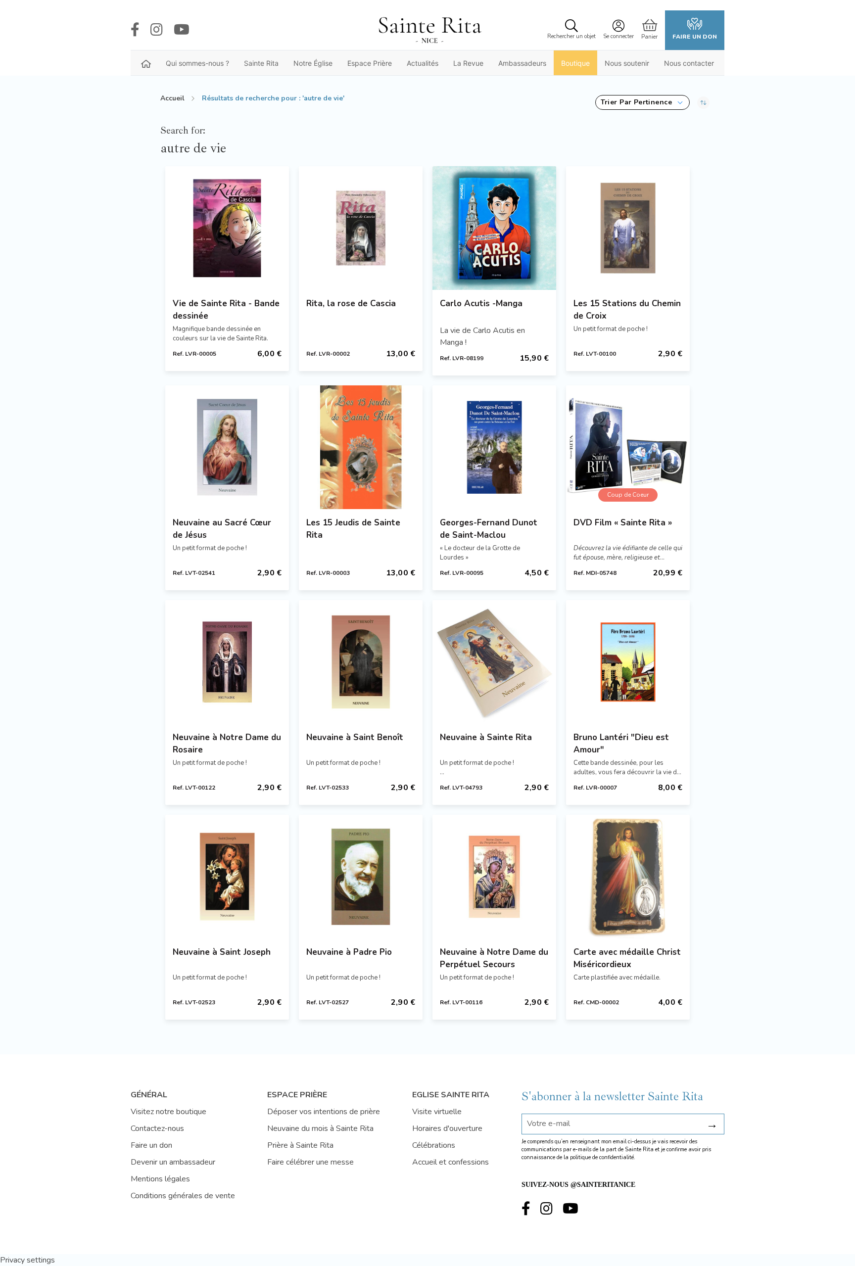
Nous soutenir (627, 63)
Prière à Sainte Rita (300, 1145)
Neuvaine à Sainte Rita (486, 737)
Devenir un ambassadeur (173, 1162)
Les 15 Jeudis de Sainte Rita (353, 529)
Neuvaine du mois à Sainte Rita (320, 1128)
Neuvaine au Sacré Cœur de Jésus (222, 529)
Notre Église (312, 63)
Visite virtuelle (437, 1111)
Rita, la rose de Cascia (351, 303)
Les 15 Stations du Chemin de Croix (627, 310)
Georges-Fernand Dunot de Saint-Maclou (488, 529)
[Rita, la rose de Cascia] (361, 228)
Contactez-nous (157, 1128)
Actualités (422, 63)
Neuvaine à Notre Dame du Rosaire (227, 743)
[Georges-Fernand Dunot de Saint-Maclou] (494, 447)
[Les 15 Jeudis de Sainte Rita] (361, 447)
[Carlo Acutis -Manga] (494, 228)
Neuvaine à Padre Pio (349, 952)
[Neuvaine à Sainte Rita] (494, 662)
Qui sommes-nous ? (197, 63)
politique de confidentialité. (602, 1157)
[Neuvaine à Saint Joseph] (227, 876)
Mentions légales (160, 1178)
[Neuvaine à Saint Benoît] (361, 662)
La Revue (468, 63)
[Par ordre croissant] (703, 102)
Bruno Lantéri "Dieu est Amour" (621, 743)
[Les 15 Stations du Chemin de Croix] (628, 228)
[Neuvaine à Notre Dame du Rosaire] (227, 662)
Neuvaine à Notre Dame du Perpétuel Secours (494, 958)
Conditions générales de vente (183, 1195)
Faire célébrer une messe (310, 1162)
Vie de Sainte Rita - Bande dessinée (226, 310)
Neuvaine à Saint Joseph (222, 952)
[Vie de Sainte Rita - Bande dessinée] (227, 228)
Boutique (575, 63)
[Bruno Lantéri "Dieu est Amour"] (628, 662)
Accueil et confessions (450, 1162)
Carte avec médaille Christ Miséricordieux (627, 958)
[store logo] (429, 30)
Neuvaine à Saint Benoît (354, 737)
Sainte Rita (261, 63)
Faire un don (694, 37)
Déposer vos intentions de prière (323, 1111)
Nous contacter (689, 63)
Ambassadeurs (522, 63)
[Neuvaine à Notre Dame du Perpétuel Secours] (494, 876)
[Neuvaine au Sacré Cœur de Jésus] (227, 447)
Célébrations (433, 1145)
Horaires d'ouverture (447, 1128)
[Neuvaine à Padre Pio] (361, 876)
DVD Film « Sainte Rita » (622, 522)
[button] (642, 102)
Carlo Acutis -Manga (481, 303)
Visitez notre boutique (168, 1111)
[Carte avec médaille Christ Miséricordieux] (628, 876)
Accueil (172, 98)
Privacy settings (27, 1260)
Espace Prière (369, 63)
